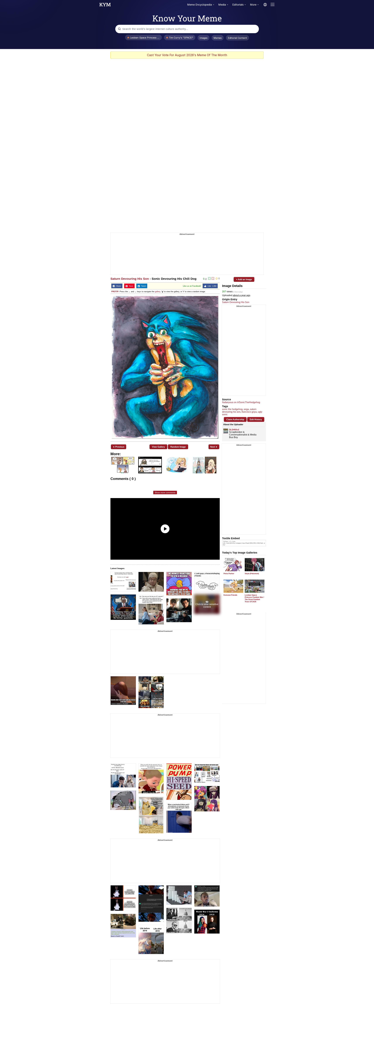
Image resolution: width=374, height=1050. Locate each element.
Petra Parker (229, 574)
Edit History (256, 419)
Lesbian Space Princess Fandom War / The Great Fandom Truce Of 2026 (254, 598)
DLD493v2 (234, 429)
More (253, 4)
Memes (218, 37)
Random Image (178, 447)
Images (203, 37)
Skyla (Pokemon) (252, 574)
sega (246, 409)
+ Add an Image (244, 279)
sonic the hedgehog (232, 409)
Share (118, 286)
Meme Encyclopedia (199, 4)
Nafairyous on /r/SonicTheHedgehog (241, 402)
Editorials (238, 4)
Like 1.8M (211, 286)
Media (222, 4)
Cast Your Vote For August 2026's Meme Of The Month (187, 55)
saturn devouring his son (239, 410)
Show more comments (165, 492)
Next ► (214, 447)
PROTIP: (115, 291)
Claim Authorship (235, 419)
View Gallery (158, 447)
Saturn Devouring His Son (129, 278)
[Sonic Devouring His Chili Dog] (165, 367)
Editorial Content (237, 37)
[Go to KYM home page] (105, 5)
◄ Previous (118, 447)
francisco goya (249, 412)
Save (130, 286)
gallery (157, 291)
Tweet (143, 286)
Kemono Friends (230, 595)
